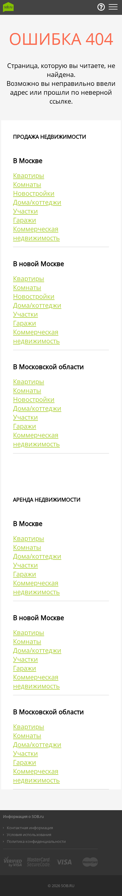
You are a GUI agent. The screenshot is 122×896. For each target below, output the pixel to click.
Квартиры (28, 175)
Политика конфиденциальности (36, 841)
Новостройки (33, 193)
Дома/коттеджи (37, 201)
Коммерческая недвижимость (36, 233)
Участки (25, 210)
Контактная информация (30, 827)
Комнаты (27, 184)
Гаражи (24, 219)
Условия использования (29, 834)
